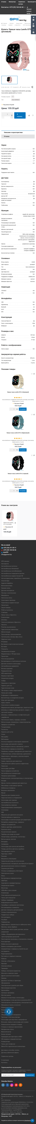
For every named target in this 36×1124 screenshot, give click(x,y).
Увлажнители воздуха (8, 651)
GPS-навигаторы (6, 673)
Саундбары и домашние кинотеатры (12, 905)
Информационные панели (9, 902)
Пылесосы (4, 729)
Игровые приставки (7, 676)
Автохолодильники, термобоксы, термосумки (15, 578)
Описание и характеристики (13, 132)
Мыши (3, 793)
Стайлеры (4, 612)
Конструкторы (5, 941)
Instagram (12, 1085)
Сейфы (3, 681)
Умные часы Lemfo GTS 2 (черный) (18, 473)
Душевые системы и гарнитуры (11, 980)
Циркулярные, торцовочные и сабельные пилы (16, 924)
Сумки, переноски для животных (11, 761)
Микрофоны (5, 595)
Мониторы (4, 888)
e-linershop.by (27, 1120)
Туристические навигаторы (9, 629)
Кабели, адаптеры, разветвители (11, 827)
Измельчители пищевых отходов (11, 1024)
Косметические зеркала (8, 832)
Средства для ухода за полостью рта (12, 861)
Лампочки (4, 766)
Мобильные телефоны (8, 788)
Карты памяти (5, 702)
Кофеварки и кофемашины (9, 695)
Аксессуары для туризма (9, 800)
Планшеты (4, 649)
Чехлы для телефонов (8, 1044)
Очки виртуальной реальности (10, 895)
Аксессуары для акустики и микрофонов (14, 1019)
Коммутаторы (5, 1041)
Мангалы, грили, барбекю (9, 927)
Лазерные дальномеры (8, 776)
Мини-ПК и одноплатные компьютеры (13, 1046)
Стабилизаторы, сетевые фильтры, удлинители (16, 754)
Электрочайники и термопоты (10, 817)
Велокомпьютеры (6, 585)
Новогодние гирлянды (8, 600)
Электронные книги (7, 873)
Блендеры (4, 841)
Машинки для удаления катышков (12, 815)
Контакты (4, 1062)
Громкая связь (5, 588)
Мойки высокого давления (9, 944)
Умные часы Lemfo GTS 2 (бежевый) (18, 392)
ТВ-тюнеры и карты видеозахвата (11, 690)
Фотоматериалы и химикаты (10, 907)
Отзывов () (15, 87)
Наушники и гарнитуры (8, 683)
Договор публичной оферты (10, 1052)
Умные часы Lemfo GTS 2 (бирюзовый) (18, 433)
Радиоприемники (6, 954)
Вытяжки (4, 646)
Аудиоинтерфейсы (7, 583)
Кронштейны (5, 990)
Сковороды (4, 810)
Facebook (7, 1085)
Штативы (4, 620)
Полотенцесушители (7, 659)
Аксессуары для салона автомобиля (12, 846)
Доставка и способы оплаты (10, 1050)
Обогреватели (5, 983)
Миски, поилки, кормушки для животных (14, 783)
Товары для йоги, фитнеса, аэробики (12, 849)
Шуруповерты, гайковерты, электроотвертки (15, 756)
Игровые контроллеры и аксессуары (12, 997)
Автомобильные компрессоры (11, 773)
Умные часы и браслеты (8, 615)
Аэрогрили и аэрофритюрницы (11, 883)
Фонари (3, 780)
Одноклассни (20, 1085)
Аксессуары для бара (8, 768)
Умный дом (4, 605)
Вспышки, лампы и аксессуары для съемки (14, 1022)
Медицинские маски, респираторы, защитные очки (17, 707)
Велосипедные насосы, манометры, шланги (15, 746)
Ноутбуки (4, 919)
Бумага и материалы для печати (11, 946)
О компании (5, 1060)
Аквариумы (4, 844)
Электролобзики (6, 966)
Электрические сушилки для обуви (12, 985)
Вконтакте (3, 1085)
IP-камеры (4, 641)
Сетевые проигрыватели (9, 912)
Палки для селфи (6, 693)
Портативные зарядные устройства (12, 749)
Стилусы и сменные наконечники (11, 1027)
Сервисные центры (7, 1056)
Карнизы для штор (7, 732)
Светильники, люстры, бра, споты (11, 637)
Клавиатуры (5, 893)
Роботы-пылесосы (7, 610)
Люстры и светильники (8, 593)
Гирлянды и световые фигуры (10, 1017)
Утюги (3, 734)
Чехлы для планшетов (8, 897)
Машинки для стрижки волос (10, 795)
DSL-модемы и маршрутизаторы (11, 1039)
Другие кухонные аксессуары (10, 976)
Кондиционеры (6, 759)
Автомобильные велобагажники (11, 571)
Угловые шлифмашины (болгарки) (12, 871)
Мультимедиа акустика (8, 988)
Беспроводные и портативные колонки (13, 661)
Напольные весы (6, 598)
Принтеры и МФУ (6, 854)
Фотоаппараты (6, 917)
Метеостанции (5, 632)
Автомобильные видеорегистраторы (12, 573)
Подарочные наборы (7, 915)
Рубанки (3, 958)
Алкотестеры (5, 581)
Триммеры (4, 968)
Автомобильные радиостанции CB (12, 576)
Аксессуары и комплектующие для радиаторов (16, 819)
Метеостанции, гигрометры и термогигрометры (16, 722)
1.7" (13, 96)
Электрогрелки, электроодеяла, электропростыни (16, 1002)
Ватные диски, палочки (8, 839)
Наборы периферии (7, 900)
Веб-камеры (5, 739)
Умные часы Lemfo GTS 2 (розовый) (8, 523)
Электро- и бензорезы (8, 961)
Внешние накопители (8, 790)
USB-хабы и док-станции (8, 890)
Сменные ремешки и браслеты (11, 622)
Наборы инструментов (8, 824)
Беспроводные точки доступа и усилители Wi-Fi (16, 1000)
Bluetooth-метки (6, 1032)
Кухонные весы (6, 829)
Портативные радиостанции (10, 602)
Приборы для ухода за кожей (10, 834)
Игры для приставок (7, 700)
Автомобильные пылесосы (10, 802)
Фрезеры (4, 963)
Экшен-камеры (6, 607)
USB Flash (4, 880)
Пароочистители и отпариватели (11, 798)
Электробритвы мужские (9, 805)
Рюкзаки (4, 856)
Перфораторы (5, 922)
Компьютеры (5, 617)
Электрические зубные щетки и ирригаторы (15, 763)
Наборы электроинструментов (10, 971)
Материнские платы (7, 1029)
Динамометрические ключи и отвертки (13, 866)
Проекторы (4, 656)
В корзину (19, 115)
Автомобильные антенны (9, 566)
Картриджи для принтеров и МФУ (11, 1036)
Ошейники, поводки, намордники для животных (16, 751)
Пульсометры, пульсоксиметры (11, 634)
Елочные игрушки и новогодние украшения (14, 741)
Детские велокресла (7, 590)
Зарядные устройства (8, 724)
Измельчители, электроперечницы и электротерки (17, 778)
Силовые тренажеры (7, 993)
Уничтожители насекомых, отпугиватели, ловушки (17, 939)
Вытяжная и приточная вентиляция (12, 644)
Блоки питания (6, 1034)
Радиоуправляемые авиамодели (11, 807)
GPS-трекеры (5, 561)
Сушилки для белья (7, 868)
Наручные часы (6, 639)
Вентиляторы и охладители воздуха (12, 698)
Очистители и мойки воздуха (10, 705)
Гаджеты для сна (6, 685)
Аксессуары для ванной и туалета (12, 744)
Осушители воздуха (7, 678)
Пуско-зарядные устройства (10, 771)
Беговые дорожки (6, 668)
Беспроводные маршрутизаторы (11, 878)
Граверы (3, 978)
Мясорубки (4, 737)
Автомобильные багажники (10, 568)
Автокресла (5, 563)
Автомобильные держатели (10, 666)
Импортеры (12, 1)
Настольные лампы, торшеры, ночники (13, 720)
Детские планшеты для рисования (12, 910)
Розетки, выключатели (8, 627)
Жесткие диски (6, 995)
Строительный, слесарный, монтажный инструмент (17, 863)
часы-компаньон (15, 99)
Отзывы (3, 1)
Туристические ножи (7, 688)
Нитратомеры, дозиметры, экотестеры (13, 837)
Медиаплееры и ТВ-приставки (10, 654)
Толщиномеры (5, 727)
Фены (3, 876)
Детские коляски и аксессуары (11, 663)
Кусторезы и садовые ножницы (11, 956)
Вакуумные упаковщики (8, 858)
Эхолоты (4, 624)
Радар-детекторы (6, 671)
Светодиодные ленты (8, 851)
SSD (2, 812)
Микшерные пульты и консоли (11, 1005)
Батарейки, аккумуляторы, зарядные (12, 822)
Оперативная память (7, 885)
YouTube (16, 1085)
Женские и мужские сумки (9, 973)
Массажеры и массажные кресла (11, 785)
